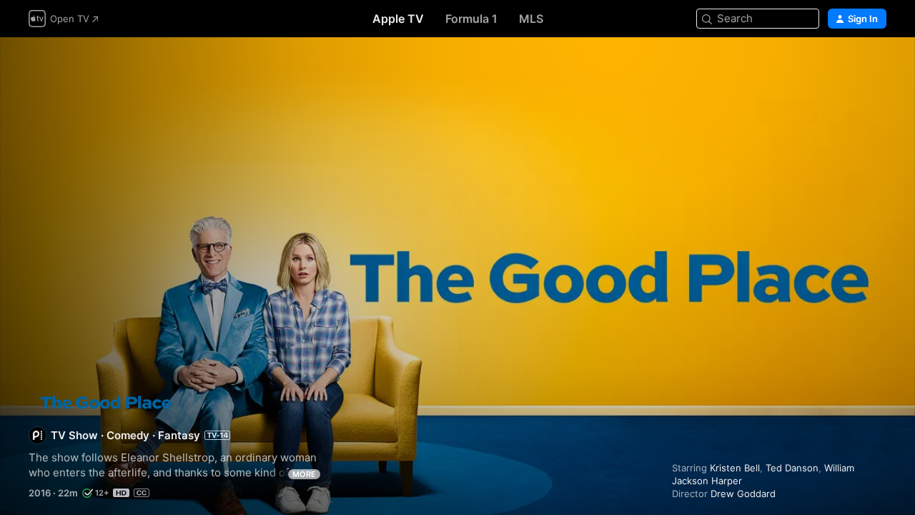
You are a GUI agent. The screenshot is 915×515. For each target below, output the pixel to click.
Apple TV (398, 18)
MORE (304, 474)
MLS (531, 18)
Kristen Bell (735, 468)
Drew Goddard (743, 493)
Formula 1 (471, 18)
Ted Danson (792, 468)
